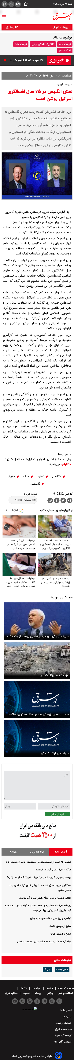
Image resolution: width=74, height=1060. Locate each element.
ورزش (50, 993)
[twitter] (63, 501)
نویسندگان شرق (63, 1035)
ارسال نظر (58, 814)
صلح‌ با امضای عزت (60, 934)
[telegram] (69, 501)
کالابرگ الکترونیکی (42, 44)
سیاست (66, 75)
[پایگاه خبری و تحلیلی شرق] (62, 16)
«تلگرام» (65, 464)
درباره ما (67, 1017)
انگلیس (57, 476)
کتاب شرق (12, 27)
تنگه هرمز (65, 50)
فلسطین (35, 483)
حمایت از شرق (64, 1023)
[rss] (59, 1001)
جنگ (26, 476)
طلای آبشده (62, 969)
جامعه (50, 988)
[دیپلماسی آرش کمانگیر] (37, 738)
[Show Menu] (4, 13)
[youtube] (15, 1001)
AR (11, 4)
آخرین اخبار (60, 852)
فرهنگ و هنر (66, 993)
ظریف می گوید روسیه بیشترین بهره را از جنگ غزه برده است (38, 636)
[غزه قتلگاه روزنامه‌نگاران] (37, 660)
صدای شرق (11, 993)
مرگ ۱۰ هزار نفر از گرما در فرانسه (53, 870)
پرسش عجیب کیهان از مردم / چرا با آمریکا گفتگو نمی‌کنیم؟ (39, 877)
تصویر (26, 993)
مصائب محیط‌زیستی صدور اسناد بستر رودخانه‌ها (38, 714)
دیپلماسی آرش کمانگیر (55, 753)
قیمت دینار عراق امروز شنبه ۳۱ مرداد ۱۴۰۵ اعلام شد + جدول (25, 60)
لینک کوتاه (30, 493)
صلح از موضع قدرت (60, 926)
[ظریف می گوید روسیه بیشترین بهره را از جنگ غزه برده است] (37, 621)
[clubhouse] (22, 1001)
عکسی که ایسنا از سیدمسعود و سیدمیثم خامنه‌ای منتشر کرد (38, 862)
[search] (5, 4)
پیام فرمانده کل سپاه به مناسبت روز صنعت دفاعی (44, 942)
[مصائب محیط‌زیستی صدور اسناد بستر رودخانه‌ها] (37, 699)
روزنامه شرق (60, 27)
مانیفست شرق (63, 1029)
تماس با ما (66, 1010)
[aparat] (30, 1001)
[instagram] (52, 1001)
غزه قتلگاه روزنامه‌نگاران (54, 675)
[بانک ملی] (37, 839)
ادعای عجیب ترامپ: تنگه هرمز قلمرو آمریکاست (45, 898)
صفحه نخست (65, 988)
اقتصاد (23, 988)
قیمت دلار (65, 44)
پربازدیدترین (37, 852)
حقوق (12, 476)
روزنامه (13, 852)
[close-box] (6, 60)
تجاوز (41, 476)
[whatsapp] (50, 500)
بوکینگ (47, 969)
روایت (38, 993)
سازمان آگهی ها (63, 1042)
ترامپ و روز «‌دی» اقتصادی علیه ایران (50, 918)
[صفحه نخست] (24, 4)
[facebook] (57, 501)
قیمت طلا (21, 44)
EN (18, 4)
